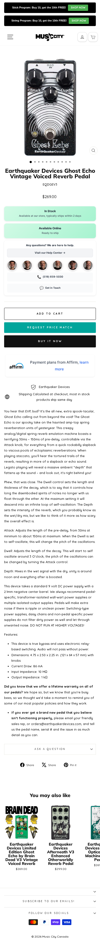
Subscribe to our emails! (49, 901)
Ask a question (50, 749)
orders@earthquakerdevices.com (56, 724)
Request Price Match (50, 327)
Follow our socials (49, 913)
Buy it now (50, 341)
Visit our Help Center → (50, 252)
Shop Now (78, 7)
